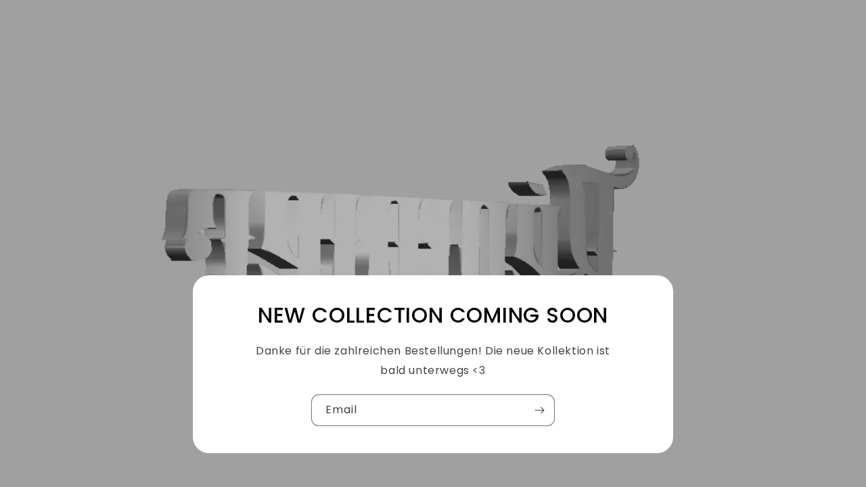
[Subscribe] (539, 410)
